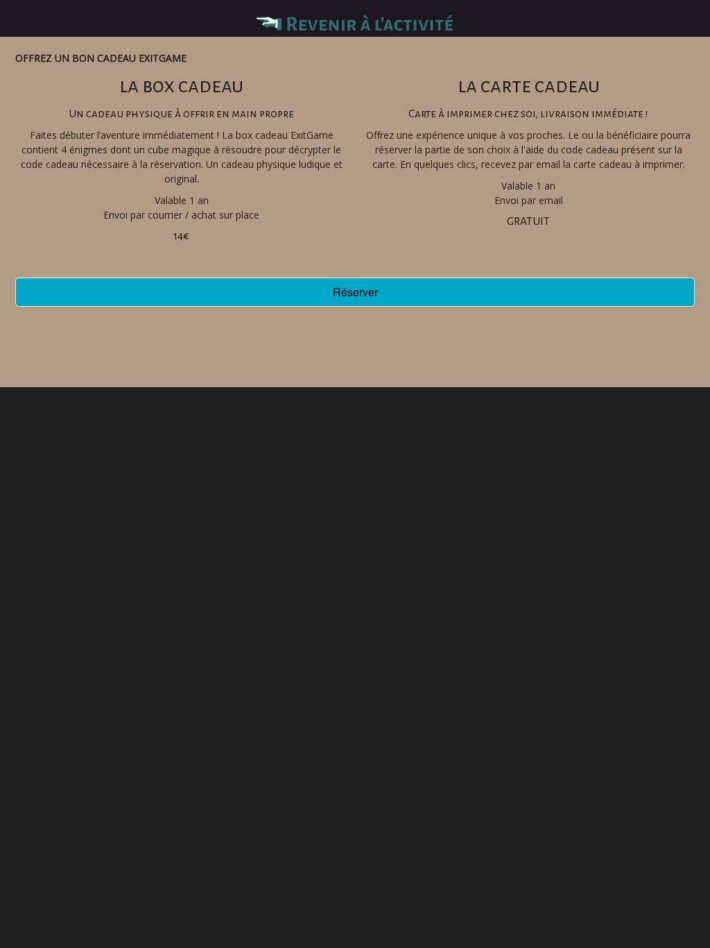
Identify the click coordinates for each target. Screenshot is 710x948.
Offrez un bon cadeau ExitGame (101, 58)
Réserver (355, 292)
